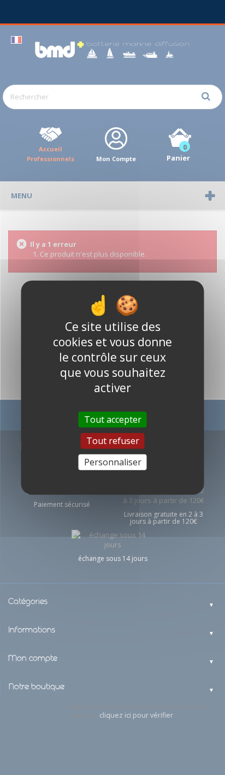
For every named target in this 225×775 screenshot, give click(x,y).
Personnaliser (112, 462)
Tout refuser (112, 440)
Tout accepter (112, 419)
